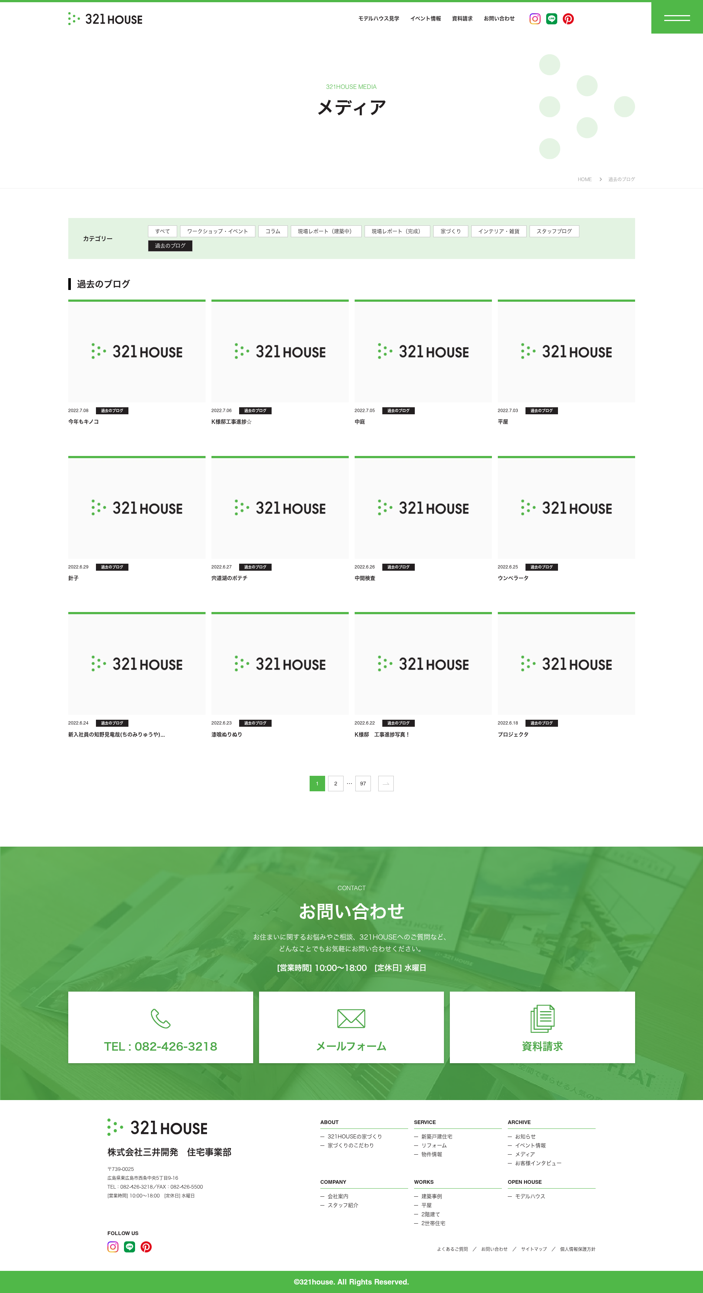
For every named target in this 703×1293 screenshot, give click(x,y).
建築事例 (431, 1196)
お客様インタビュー (538, 1163)
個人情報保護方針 (578, 1249)
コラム (272, 231)
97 (363, 783)
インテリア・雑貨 (499, 231)
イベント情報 (425, 18)
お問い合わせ (499, 18)
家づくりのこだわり (351, 1145)
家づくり (451, 231)
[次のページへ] (386, 783)
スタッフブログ (554, 231)
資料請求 (462, 18)
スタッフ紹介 (343, 1205)
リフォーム (434, 1145)
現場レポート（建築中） (326, 231)
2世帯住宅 (433, 1223)
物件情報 (431, 1154)
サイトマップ (534, 1249)
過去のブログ (170, 245)
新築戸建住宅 (436, 1136)
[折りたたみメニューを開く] (677, 18)
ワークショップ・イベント (217, 231)
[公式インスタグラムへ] (535, 18)
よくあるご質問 (452, 1249)
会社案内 (338, 1196)
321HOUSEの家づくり (355, 1136)
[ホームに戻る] (105, 18)
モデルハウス (530, 1196)
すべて (162, 231)
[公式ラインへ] (551, 18)
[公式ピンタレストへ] (568, 18)
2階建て (430, 1214)
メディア (525, 1154)
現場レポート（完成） (397, 231)
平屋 (426, 1205)
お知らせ (525, 1136)
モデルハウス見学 (378, 18)
